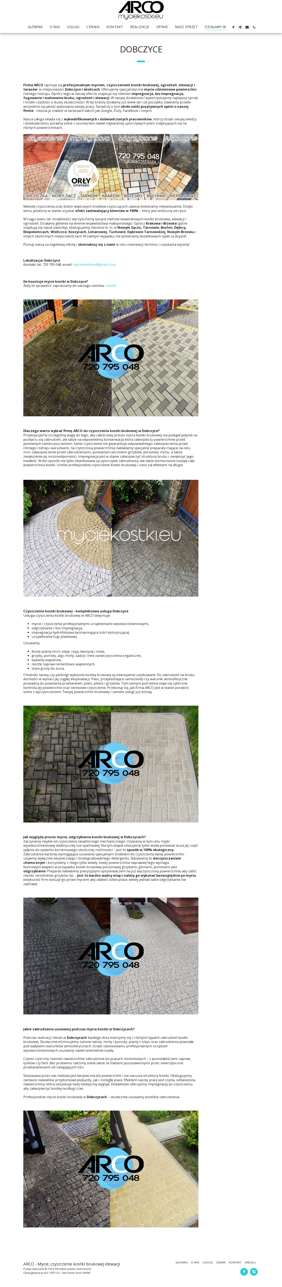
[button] (233, 27)
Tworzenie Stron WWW (76, 1273)
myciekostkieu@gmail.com (94, 264)
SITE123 (54, 1273)
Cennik (110, 285)
